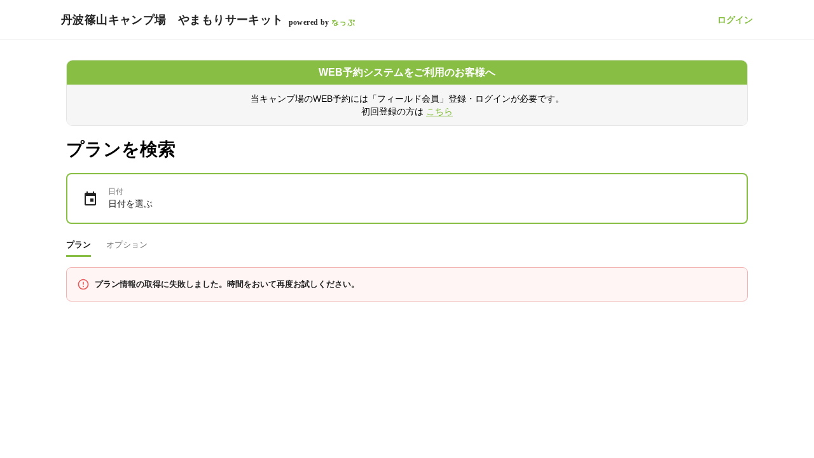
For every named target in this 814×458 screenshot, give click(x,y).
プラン (78, 244)
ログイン (735, 20)
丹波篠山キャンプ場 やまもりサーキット (172, 19)
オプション (127, 244)
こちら (439, 111)
